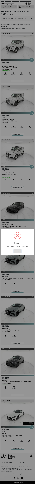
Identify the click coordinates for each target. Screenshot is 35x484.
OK (17, 251)
